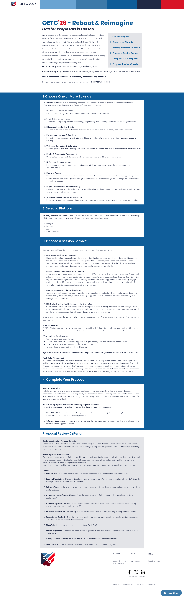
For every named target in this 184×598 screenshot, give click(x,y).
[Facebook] (129, 572)
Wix (144, 576)
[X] (136, 572)
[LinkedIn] (143, 572)
